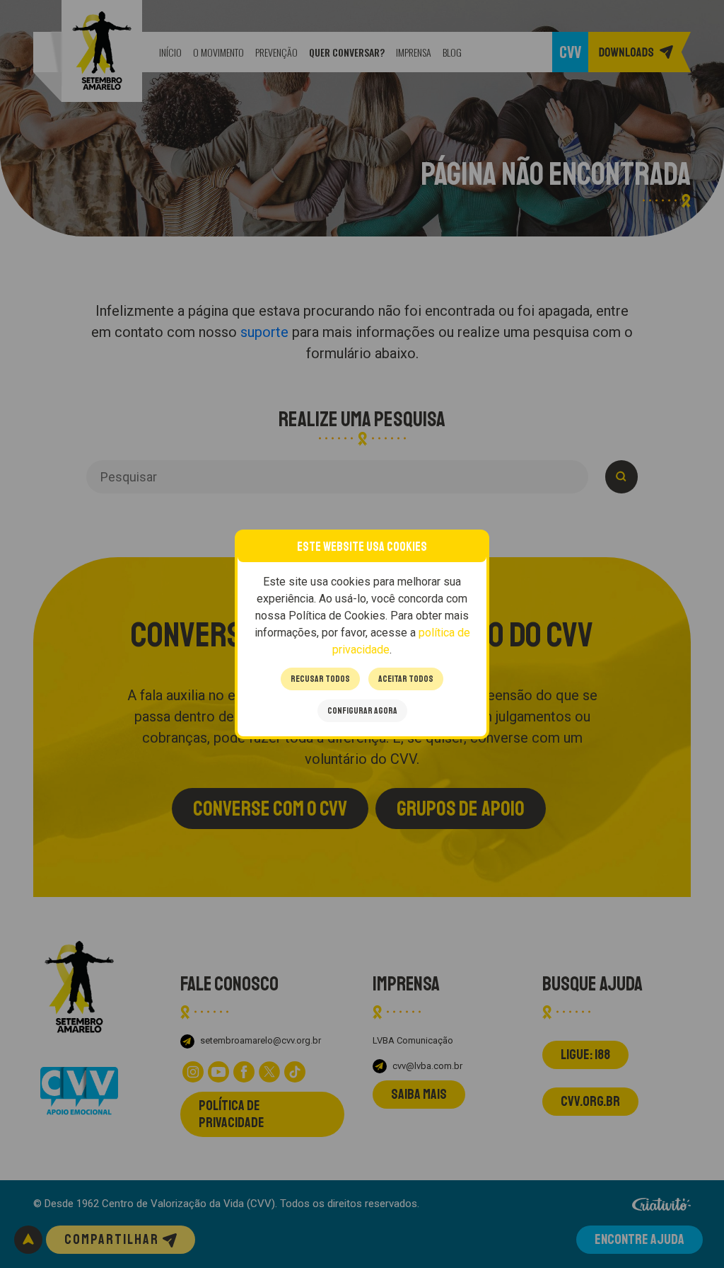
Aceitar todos (405, 679)
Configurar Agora (362, 710)
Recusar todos (320, 679)
